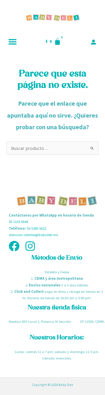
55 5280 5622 (36, 228)
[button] (12, 41)
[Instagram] (30, 246)
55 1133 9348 (18, 221)
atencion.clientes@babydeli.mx (33, 234)
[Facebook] (14, 246)
